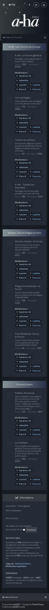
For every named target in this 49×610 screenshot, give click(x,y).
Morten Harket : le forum (29, 241)
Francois (36, 89)
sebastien (23, 80)
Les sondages (23, 97)
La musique (21, 442)
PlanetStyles (38, 604)
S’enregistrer (24, 506)
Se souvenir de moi (14, 529)
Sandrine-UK (25, 76)
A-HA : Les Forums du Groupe (24, 46)
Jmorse (18, 583)
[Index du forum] (24, 20)
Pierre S (22, 89)
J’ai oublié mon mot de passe (18, 526)
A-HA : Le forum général (28, 55)
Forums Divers (24, 384)
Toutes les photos (25, 139)
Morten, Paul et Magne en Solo (24, 232)
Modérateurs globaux (16, 566)
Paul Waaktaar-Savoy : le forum (27, 335)
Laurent (23, 85)
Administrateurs (23, 563)
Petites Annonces (25, 392)
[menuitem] (12, 4)
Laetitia (36, 85)
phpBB (16, 604)
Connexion (11, 506)
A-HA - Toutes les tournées (24, 186)
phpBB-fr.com (18, 607)
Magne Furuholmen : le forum (27, 287)
